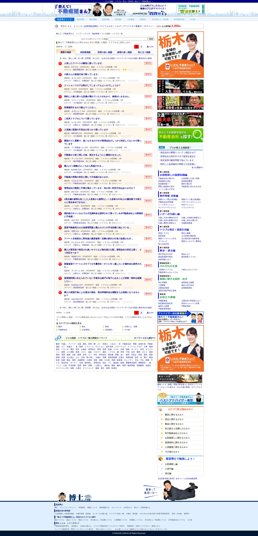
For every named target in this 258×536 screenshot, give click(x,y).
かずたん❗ (76, 111)
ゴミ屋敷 (70, 352)
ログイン (148, 26)
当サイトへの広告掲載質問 (186, 479)
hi (72, 89)
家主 (102, 368)
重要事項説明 (131, 363)
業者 (77, 352)
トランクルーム (187, 207)
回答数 (87, 58)
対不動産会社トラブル (177, 520)
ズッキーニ (75, 271)
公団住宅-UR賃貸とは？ (191, 301)
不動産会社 (62, 330)
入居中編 (169, 469)
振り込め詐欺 (163, 244)
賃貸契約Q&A (78, 114)
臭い (122, 355)
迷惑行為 (142, 344)
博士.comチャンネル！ (104, 529)
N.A (72, 67)
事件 (84, 365)
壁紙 (127, 349)
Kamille (74, 170)
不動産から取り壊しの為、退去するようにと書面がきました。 (93, 155)
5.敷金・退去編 (131, 513)
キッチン (134, 349)
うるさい (113, 344)
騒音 (60, 327)
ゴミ (99, 344)
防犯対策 (161, 236)
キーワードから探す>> (144, 338)
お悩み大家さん (86, 526)
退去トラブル (71, 520)
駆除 (113, 365)
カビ (77, 357)
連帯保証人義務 (187, 282)
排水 (77, 349)
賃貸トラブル (163, 233)
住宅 (142, 349)
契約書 (110, 355)
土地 (65, 365)
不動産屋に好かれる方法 (191, 186)
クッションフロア (135, 347)
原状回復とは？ (164, 259)
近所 (133, 352)
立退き (121, 357)
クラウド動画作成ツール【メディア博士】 (109, 526)
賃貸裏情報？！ (164, 184)
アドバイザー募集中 (132, 26)
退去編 (168, 473)
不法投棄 (72, 365)
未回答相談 (85, 52)
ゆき (73, 220)
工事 (145, 347)
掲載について (92, 507)
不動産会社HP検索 (165, 202)
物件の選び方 (186, 184)
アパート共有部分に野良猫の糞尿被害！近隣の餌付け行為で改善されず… (98, 238)
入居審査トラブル (120, 520)
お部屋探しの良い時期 (190, 178)
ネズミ (83, 352)
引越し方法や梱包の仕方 (168, 218)
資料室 (186, 513)
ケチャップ (75, 100)
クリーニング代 (62, 368)
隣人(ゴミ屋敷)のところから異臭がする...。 (84, 166)
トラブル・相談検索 (91, 34)
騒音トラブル (59, 520)
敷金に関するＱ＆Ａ (174, 424)
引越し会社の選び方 (189, 220)
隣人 (145, 357)
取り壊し (90, 357)
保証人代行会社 (187, 285)
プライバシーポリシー (68, 507)
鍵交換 (116, 363)
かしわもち (75, 242)
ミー (73, 206)
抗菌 (63, 360)
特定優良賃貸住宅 (165, 303)
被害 (127, 355)
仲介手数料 (162, 282)
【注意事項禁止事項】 (166, 479)
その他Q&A (77, 92)
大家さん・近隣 (131, 327)
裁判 (104, 352)
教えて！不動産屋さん (142, 507)
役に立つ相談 (144, 52)
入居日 (78, 368)
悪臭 (151, 355)
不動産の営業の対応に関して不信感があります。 (87, 177)
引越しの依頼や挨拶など (191, 218)
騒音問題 (131, 365)
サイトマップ (116, 507)
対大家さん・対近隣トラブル (101, 520)
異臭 (151, 357)
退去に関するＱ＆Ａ (174, 419)
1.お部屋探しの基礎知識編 (64, 513)
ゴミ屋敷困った (77, 147)
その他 (127, 330)
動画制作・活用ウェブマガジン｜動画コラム (143, 526)
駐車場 (119, 360)
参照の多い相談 (124, 52)
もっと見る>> (197, 167)
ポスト (144, 352)
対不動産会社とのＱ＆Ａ (176, 433)
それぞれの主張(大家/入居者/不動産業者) (155, 513)
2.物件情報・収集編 (83, 513)
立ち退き (70, 357)
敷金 (107, 327)
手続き (134, 355)
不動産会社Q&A (79, 183)
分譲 (81, 363)
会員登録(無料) (91, 26)
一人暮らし (98, 365)
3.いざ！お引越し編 (100, 513)
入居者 (89, 360)
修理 (79, 355)
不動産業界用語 (164, 309)
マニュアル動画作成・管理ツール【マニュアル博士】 (74, 529)
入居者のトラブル (165, 270)
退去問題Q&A (78, 161)
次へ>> (150, 46)
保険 (101, 360)
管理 (99, 349)
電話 (72, 349)
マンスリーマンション (167, 207)
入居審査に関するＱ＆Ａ (176, 447)
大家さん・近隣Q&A (81, 81)
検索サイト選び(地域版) (191, 199)
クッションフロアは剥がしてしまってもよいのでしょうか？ (92, 85)
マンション (99, 347)
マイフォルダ (106, 26)
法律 (63, 357)
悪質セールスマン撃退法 (191, 241)
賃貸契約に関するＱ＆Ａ (176, 442)
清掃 (79, 365)
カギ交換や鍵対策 (188, 236)
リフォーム (89, 347)
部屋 (90, 344)
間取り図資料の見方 (166, 186)
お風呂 (83, 349)
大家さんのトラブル (189, 270)
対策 (140, 355)
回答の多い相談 (105, 52)
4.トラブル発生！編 (116, 513)
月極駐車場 (162, 301)
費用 (138, 352)
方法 (136, 360)
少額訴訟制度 (163, 288)
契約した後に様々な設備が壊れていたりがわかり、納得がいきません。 (97, 96)
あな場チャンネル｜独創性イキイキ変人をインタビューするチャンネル (141, 529)
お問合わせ (128, 507)
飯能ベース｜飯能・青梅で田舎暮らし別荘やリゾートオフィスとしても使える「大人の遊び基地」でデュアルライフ (179, 387)
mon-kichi (75, 299)
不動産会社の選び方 (166, 178)
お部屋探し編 (171, 464)
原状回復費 (112, 357)
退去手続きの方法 (165, 254)
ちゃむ (74, 122)
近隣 (90, 365)
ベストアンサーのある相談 (127, 58)
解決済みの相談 (145, 58)
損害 (145, 355)
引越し (64, 344)
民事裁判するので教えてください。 (81, 107)
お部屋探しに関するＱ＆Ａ (177, 438)
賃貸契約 (108, 330)
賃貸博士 (74, 526)
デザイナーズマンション (191, 202)
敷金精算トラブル (188, 257)
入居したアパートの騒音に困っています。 (84, 63)
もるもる (75, 181)
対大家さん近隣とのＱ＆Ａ (177, 428)
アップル (75, 159)
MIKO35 (74, 133)
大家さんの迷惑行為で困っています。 (82, 74)
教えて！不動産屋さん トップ (68, 34)
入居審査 (161, 285)
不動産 (150, 344)
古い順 (80, 58)
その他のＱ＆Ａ (172, 452)
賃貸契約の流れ (164, 181)
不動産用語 (185, 306)
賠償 (58, 357)
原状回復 (129, 357)
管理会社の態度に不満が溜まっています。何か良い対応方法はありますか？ (99, 188)
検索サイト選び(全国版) (167, 199)
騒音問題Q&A (78, 70)
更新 (81, 347)
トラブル (111, 352)
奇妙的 (74, 256)
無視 (151, 347)
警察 (135, 344)
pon (73, 192)
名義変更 (81, 360)
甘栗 (73, 231)
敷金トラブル (83, 520)
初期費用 (140, 365)
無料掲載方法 (104, 507)
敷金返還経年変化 (165, 257)
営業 (95, 360)
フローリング (120, 347)
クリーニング (88, 368)
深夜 (72, 368)
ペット (58, 365)
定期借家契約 (186, 288)
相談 (58, 347)
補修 (97, 368)
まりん (74, 78)
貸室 (63, 352)
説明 (104, 349)
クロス (116, 349)
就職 (147, 360)
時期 (108, 368)
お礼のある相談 (108, 58)
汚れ (142, 360)
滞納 (113, 360)
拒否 (136, 357)
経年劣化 (109, 347)
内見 (122, 349)
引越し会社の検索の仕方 (168, 220)
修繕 (68, 355)
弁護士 (69, 347)
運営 (56, 507)
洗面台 (148, 365)
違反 (90, 352)
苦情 (122, 352)
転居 (58, 360)
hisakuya (75, 285)
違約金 (107, 365)
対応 (104, 363)
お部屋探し (86, 330)
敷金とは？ (185, 254)
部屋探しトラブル (136, 520)
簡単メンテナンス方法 (167, 239)
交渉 (83, 357)
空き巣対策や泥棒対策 (190, 239)
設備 (110, 349)
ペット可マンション (166, 205)
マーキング (162, 241)
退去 (83, 327)
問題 (117, 355)
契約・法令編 (177, 513)
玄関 (63, 355)
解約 (118, 365)
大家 (79, 344)
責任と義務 (185, 233)
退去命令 (65, 363)
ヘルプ (118, 26)
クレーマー (128, 360)
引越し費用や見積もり (167, 223)
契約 (84, 344)
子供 (127, 352)
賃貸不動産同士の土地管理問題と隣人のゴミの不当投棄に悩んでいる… (97, 227)
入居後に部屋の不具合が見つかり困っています (86, 129)
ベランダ (65, 349)
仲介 (95, 355)
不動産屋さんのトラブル (168, 272)
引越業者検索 (186, 223)
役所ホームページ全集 (190, 303)
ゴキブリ (97, 352)
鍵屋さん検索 (163, 306)
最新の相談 (66, 52)
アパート (72, 344)
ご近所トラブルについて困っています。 (83, 118)
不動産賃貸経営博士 (61, 526)
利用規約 (82, 507)
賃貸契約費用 (186, 181)
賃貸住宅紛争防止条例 (167, 291)
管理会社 (91, 349)
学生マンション (187, 205)
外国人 (105, 344)
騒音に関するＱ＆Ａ (174, 414)
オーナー (73, 363)
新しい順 (72, 58)
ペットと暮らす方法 (166, 189)
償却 (74, 360)
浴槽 (104, 357)
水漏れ (98, 357)
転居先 (114, 368)
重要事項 (142, 363)
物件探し (88, 363)
